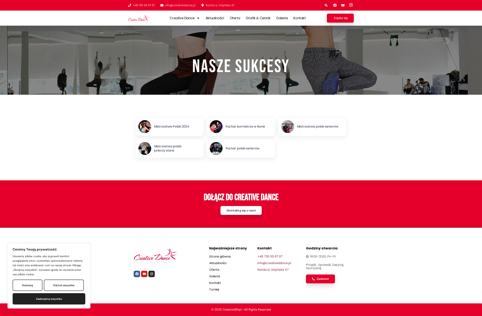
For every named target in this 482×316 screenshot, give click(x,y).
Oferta (235, 18)
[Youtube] (144, 274)
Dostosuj (27, 285)
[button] (326, 5)
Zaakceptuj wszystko (49, 299)
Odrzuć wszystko (63, 285)
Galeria (282, 18)
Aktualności (215, 18)
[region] (49, 275)
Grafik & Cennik (258, 18)
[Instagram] (151, 274)
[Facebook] (137, 274)
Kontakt (299, 18)
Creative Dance (182, 18)
